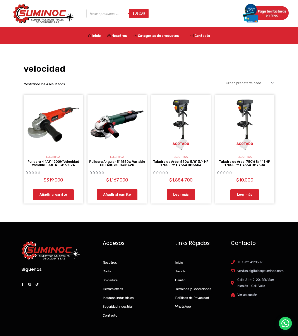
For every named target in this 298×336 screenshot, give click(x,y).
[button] (285, 323)
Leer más (181, 195)
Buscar (139, 13)
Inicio (96, 36)
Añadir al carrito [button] (53, 195)
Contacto (202, 36)
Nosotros (119, 36)
